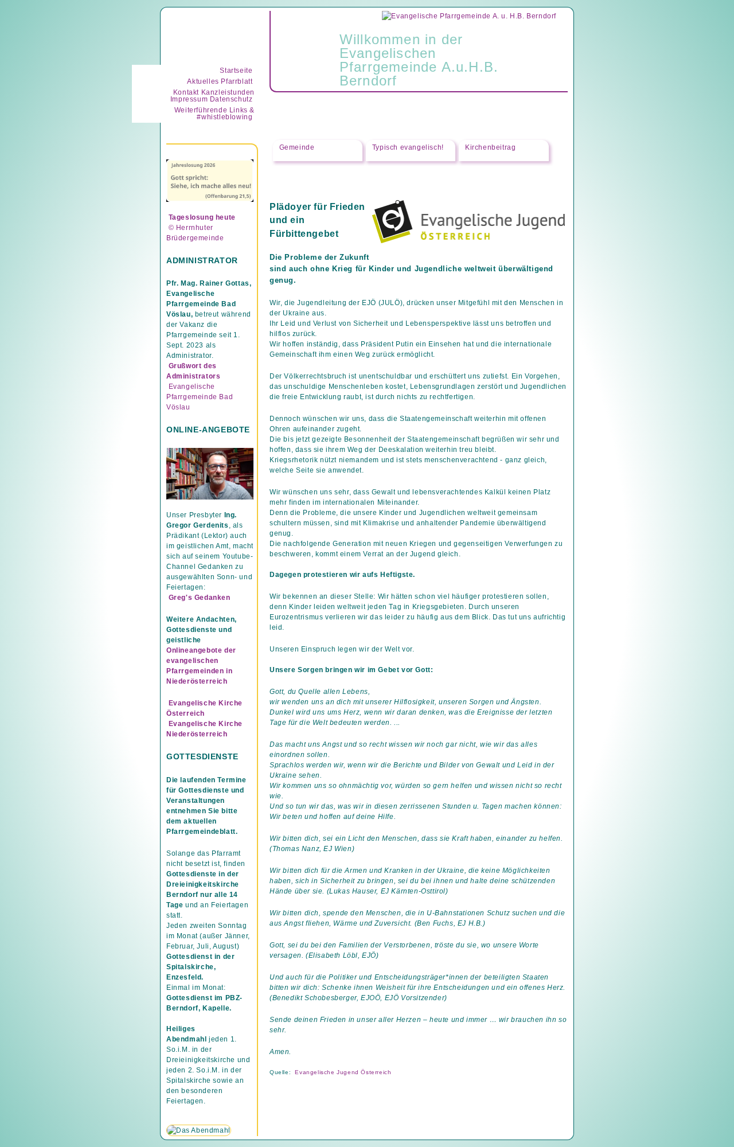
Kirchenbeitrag (490, 147)
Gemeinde (297, 147)
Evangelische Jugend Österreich (343, 1072)
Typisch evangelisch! (408, 147)
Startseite (236, 71)
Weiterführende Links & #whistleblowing (214, 113)
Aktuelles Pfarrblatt (219, 81)
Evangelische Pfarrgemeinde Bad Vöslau (199, 397)
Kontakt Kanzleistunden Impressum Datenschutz (212, 95)
